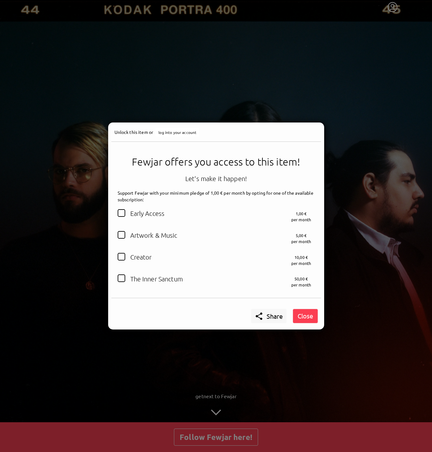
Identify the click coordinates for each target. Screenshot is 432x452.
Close (305, 316)
